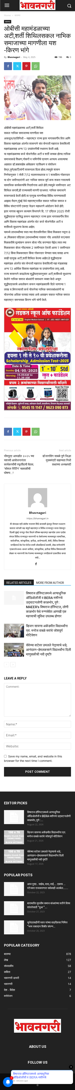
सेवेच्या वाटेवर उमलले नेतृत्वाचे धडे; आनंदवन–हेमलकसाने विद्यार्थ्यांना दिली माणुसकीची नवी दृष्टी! (48, 649)
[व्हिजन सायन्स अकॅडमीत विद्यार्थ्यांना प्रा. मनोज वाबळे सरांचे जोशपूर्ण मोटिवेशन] (14, 630)
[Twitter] (17, 66)
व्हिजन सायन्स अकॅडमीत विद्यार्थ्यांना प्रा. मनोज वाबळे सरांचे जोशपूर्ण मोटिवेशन (47, 630)
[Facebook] (8, 66)
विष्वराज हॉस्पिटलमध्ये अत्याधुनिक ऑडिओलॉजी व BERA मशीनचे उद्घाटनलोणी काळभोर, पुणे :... (49, 816)
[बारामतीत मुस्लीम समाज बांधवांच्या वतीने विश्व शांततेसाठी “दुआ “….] (14, 908)
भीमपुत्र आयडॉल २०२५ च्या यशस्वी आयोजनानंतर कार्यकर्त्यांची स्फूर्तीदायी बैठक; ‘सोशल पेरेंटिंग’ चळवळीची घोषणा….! (19, 464)
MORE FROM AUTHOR (50, 582)
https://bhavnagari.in (37, 518)
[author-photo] (37, 507)
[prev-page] (6, 664)
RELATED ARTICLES (18, 582)
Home (7, 15)
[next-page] (12, 664)
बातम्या (17, 15)
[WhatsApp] (36, 66)
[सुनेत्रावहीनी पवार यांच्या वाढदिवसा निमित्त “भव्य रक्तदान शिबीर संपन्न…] (14, 927)
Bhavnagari (14, 57)
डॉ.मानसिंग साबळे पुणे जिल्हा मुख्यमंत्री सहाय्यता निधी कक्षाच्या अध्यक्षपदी (56, 460)
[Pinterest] (26, 66)
